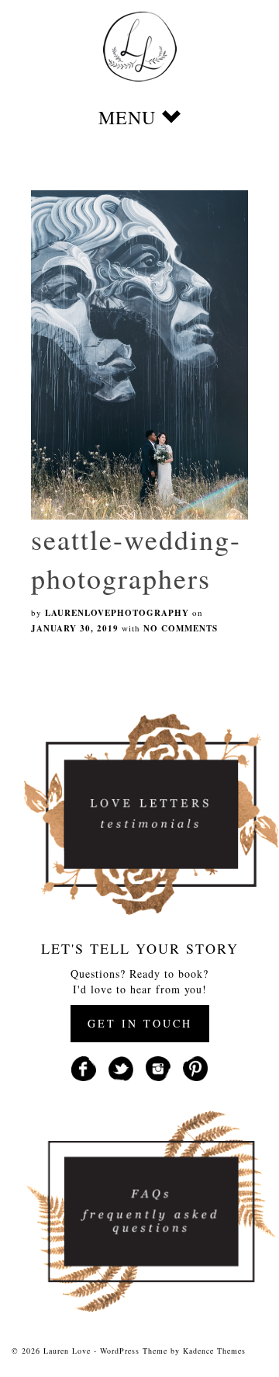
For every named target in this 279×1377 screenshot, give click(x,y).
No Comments (180, 628)
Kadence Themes (214, 1350)
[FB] (83, 1067)
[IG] (158, 1067)
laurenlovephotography (117, 613)
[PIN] (195, 1067)
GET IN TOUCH (140, 1023)
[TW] (121, 1067)
